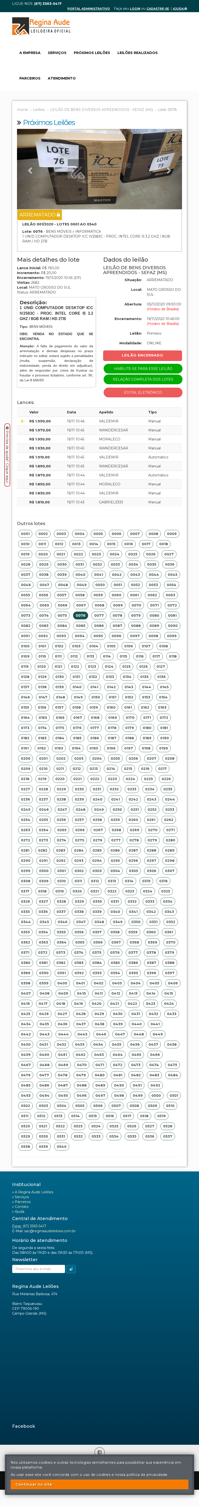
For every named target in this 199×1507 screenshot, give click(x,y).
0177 (94, 728)
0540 (61, 1146)
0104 (93, 646)
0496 (82, 1095)
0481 (117, 1075)
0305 (133, 871)
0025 (132, 554)
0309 (44, 881)
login (135, 8)
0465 (136, 1054)
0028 (25, 564)
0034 (133, 564)
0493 (26, 1095)
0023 (96, 554)
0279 (152, 840)
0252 (152, 809)
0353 (25, 932)
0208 (169, 758)
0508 (134, 1106)
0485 (26, 1085)
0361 (169, 932)
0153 (146, 697)
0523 (78, 1126)
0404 (136, 983)
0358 (115, 932)
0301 (61, 871)
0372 (42, 952)
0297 (151, 860)
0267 (98, 830)
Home (22, 109)
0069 (118, 605)
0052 (135, 585)
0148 (60, 697)
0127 (161, 666)
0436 (62, 1024)
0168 (95, 717)
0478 (62, 1075)
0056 (43, 595)
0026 (151, 554)
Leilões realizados (137, 53)
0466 (155, 1054)
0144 (146, 687)
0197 (128, 748)
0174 (42, 728)
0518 (144, 1116)
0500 (156, 1095)
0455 (116, 1044)
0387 (151, 963)
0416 (25, 1003)
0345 (44, 922)
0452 (61, 1044)
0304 (115, 871)
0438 (99, 1024)
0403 (117, 983)
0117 (156, 656)
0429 (99, 1014)
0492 (155, 1085)
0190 (164, 738)
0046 (26, 585)
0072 (172, 605)
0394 (115, 973)
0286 (115, 850)
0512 (41, 1116)
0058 (80, 595)
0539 (43, 1146)
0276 (97, 840)
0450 (26, 1044)
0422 (132, 1003)
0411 (99, 993)
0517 (127, 1116)
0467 (26, 1065)
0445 (82, 1034)
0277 (116, 840)
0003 (61, 534)
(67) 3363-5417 (34, 1226)
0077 (99, 615)
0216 (145, 769)
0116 (140, 656)
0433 (171, 1014)
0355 (61, 932)
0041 (98, 574)
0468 (45, 1065)
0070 (136, 605)
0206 (133, 758)
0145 (164, 687)
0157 (59, 707)
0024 (114, 554)
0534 (114, 1136)
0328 (61, 901)
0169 (112, 717)
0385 (115, 963)
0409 (63, 993)
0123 (92, 666)
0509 (152, 1106)
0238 (61, 799)
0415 (168, 993)
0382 (61, 963)
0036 (169, 564)
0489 (100, 1085)
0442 (26, 1034)
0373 (60, 952)
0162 (145, 707)
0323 (129, 891)
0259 (115, 820)
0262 (168, 820)
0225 (148, 779)
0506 (98, 1106)
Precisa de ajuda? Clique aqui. (7, 457)
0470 (82, 1065)
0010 (25, 544)
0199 (163, 748)
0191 (25, 748)
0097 (135, 636)
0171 (147, 717)
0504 (61, 1106)
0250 (117, 809)
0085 (80, 626)
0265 (61, 830)
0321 (95, 891)
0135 (144, 677)
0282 (42, 850)
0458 (172, 1044)
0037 (25, 574)
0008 (153, 534)
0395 (133, 973)
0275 (79, 840)
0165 (43, 717)
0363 (43, 942)
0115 (123, 656)
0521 (43, 1126)
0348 (99, 922)
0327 (43, 901)
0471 (99, 1065)
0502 (25, 1106)
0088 (136, 626)
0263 (25, 830)
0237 (43, 799)
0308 (25, 881)
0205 (115, 758)
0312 (95, 881)
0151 (112, 697)
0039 (62, 574)
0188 (129, 738)
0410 (81, 993)
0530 (43, 1136)
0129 (42, 677)
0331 (115, 901)
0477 (44, 1075)
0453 (79, 1044)
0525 (113, 1126)
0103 (76, 646)
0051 (118, 585)
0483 (154, 1075)
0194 (76, 748)
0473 (136, 1065)
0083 (44, 626)
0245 (25, 809)
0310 (61, 881)
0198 (146, 748)
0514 (75, 1116)
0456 (135, 1044)
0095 (98, 636)
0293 (78, 860)
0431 (135, 1014)
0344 (26, 922)
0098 (153, 636)
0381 (43, 963)
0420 (96, 1003)
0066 (62, 605)
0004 (80, 534)
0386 (133, 963)
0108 (163, 646)
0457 (153, 1044)
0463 (99, 1054)
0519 (161, 1116)
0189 (147, 738)
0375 (96, 952)
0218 (25, 779)
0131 (76, 677)
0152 (129, 697)
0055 (25, 595)
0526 (131, 1126)
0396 (151, 973)
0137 (25, 687)
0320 (77, 891)
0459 (26, 1054)
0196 (111, 748)
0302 (79, 871)
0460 (44, 1054)
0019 (25, 554)
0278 (134, 840)
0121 (58, 666)
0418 (60, 1003)
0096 (116, 636)
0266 (80, 830)
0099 (172, 636)
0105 (111, 646)
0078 (117, 615)
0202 (61, 758)
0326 (25, 901)
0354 (43, 932)
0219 (42, 779)
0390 (44, 973)
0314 (129, 881)
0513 (58, 1116)
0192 (41, 748)
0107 (146, 646)
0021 (61, 554)
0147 (43, 697)
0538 (25, 1146)
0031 (79, 564)
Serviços (57, 53)
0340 (115, 912)
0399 (44, 983)
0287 (133, 850)
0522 (60, 1126)
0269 (134, 830)
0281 (25, 850)
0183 (42, 738)
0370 (170, 942)
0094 (80, 636)
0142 (111, 687)
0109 (25, 656)
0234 (150, 789)
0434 (26, 1024)
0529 (25, 1136)
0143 (128, 687)
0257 (79, 820)
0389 (25, 973)
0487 (63, 1085)
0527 (149, 1126)
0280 (170, 840)
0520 (25, 1126)
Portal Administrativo (88, 8)
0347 (81, 922)
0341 (133, 912)
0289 (169, 850)
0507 (116, 1106)
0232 (114, 789)
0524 (96, 1126)
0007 (135, 534)
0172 (164, 717)
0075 (62, 615)
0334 (168, 901)
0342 (151, 912)
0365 (79, 942)
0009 (172, 534)
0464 (118, 1054)
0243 (151, 799)
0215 (128, 769)
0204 (97, 758)
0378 (151, 952)
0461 (62, 1054)
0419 (78, 1003)
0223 (112, 779)
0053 (153, 585)
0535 (131, 1136)
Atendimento (62, 78)
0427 (62, 1014)
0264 (44, 830)
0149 (78, 697)
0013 (76, 544)
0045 (172, 574)
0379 (169, 952)
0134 (127, 677)
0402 (98, 983)
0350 (136, 922)
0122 (75, 666)
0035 (151, 564)
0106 (128, 646)
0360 (151, 932)
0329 (79, 901)
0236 (25, 799)
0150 (95, 697)
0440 (137, 1024)
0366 (98, 942)
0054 (171, 585)
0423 (150, 1003)
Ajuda (178, 8)
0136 (161, 677)
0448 (139, 1034)
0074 (44, 615)
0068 (99, 605)
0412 (115, 993)
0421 (114, 1003)
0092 (43, 636)
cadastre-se (158, 8)
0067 (81, 605)
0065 (44, 605)
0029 (44, 564)
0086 (99, 626)
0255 (43, 820)
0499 (138, 1095)
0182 (25, 738)
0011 (42, 544)
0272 (25, 840)
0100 (25, 646)
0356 (79, 932)
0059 (98, 595)
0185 (77, 738)
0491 (137, 1085)
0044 (154, 574)
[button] (29, 169)
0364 (61, 942)
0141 (94, 687)
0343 (169, 912)
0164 (25, 717)
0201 (43, 758)
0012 (59, 544)
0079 (136, 615)
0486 (44, 1085)
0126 (143, 666)
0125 (126, 666)
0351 (153, 922)
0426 (44, 1014)
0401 (80, 983)
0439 (118, 1024)
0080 (154, 615)
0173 (25, 728)
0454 (98, 1044)
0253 (169, 809)
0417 (43, 1003)
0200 (25, 758)
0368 (134, 942)
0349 (118, 922)
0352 (170, 922)
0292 (61, 860)
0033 (115, 564)
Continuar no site (34, 1484)
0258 (97, 820)
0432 (153, 1014)
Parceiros (30, 78)
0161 (128, 707)
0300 (44, 871)
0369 (152, 942)
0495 (63, 1095)
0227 (25, 789)
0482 (136, 1075)
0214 (111, 769)
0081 (172, 615)
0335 (25, 912)
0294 (97, 860)
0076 (80, 615)
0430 (118, 1014)
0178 (112, 728)
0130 (59, 677)
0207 (151, 758)
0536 (149, 1136)
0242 (133, 799)
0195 (94, 748)
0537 (167, 1136)
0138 (42, 687)
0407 (26, 993)
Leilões (39, 109)
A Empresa (30, 53)
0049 (82, 585)
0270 (153, 830)
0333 (149, 901)
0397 (169, 973)
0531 (61, 1136)
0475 (172, 1065)
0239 (79, 799)
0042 (117, 574)
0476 (26, 1075)
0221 (77, 779)
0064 (26, 605)
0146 (25, 697)
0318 (42, 891)
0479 (81, 1075)
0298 (169, 860)
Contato (22, 1206)
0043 (135, 574)
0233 (131, 789)
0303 (97, 871)
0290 (25, 860)
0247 (62, 809)
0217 (162, 769)
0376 (115, 952)
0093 (61, 636)
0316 (163, 881)
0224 (130, 779)
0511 (24, 1116)
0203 (78, 758)
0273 (43, 840)
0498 (119, 1095)
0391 (61, 973)
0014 (93, 544)
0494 (44, 1095)
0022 (78, 554)
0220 (60, 779)
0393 (97, 973)
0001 (25, 534)
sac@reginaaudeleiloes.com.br (50, 1231)
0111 (58, 656)
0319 (59, 891)
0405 (154, 983)
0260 (133, 820)
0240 (97, 799)
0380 (25, 963)
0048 (63, 585)
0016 (128, 544)
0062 (152, 595)
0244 (170, 799)
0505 (79, 1106)
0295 (115, 860)
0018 (163, 544)
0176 (77, 728)
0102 (59, 646)
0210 (43, 769)
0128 (25, 677)
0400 (62, 983)
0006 (116, 534)
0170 (130, 717)
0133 (110, 677)
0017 (146, 544)
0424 (169, 1003)
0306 (151, 871)
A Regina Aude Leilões (34, 1192)
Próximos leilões (92, 53)
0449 (158, 1034)
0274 (61, 840)
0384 (97, 963)
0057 (61, 595)
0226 (166, 779)
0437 (81, 1024)
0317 (25, 891)
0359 (133, 932)
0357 (97, 932)
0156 (42, 707)
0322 (112, 891)
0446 (101, 1034)
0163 (162, 707)
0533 (95, 1136)
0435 (44, 1024)
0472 (117, 1065)
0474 (154, 1065)
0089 (154, 626)
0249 (99, 809)
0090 (173, 626)
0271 (170, 830)
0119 (25, 666)
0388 (169, 963)
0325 (165, 891)
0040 (80, 574)
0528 (167, 1126)
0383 (78, 963)
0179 (129, 728)
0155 (25, 707)
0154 (163, 697)
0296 (133, 860)
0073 (25, 615)
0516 (110, 1116)
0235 (167, 789)
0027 (169, 554)
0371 (25, 952)
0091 (25, 636)
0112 (74, 656)
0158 (76, 707)
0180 (147, 728)
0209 (25, 769)
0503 (43, 1106)
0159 (94, 707)
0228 (43, 789)
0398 (25, 983)
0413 (133, 993)
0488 (82, 1085)
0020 (43, 554)
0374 (78, 952)
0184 (59, 738)
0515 (93, 1116)
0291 (43, 860)
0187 (112, 738)
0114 (107, 656)
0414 (151, 993)
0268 (116, 830)
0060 (116, 595)
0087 (117, 626)
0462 (80, 1054)
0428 (81, 1014)
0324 (147, 891)
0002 (43, 534)
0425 (25, 1014)
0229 (61, 789)
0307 (169, 871)
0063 (170, 595)
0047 (44, 585)
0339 (97, 912)
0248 (80, 809)
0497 (100, 1095)
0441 (155, 1024)
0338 (79, 912)
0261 (151, 820)
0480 (100, 1075)
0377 (133, 952)
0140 (77, 687)
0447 (120, 1034)
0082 (25, 626)
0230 (79, 789)
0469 (63, 1065)
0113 (90, 656)
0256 (61, 820)
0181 (164, 728)
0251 (135, 809)
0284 (79, 850)
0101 (42, 646)
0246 (44, 809)
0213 (94, 769)
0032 (97, 564)
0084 (62, 626)
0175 (60, 728)
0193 (59, 748)
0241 (115, 799)
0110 (42, 656)
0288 (151, 850)
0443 (45, 1034)
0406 (173, 983)
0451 (43, 1044)
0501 (174, 1095)
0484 (173, 1075)
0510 (170, 1106)
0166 (60, 717)
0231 (97, 789)
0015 (111, 544)
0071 (154, 605)
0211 (60, 769)
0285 (97, 850)
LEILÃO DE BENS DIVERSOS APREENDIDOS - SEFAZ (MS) (101, 109)
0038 (44, 574)
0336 (43, 912)
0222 (94, 779)
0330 (97, 901)
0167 (77, 717)
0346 (62, 922)
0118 (173, 656)
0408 (45, 993)
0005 (98, 534)
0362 (25, 942)
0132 (93, 677)
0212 (77, 769)
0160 (111, 707)
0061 (134, 595)
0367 (116, 942)
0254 (25, 820)
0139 (59, 687)
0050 (100, 585)
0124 (109, 666)
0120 (41, 666)
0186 (94, 738)
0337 (61, 912)
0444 (63, 1034)
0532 (78, 1136)
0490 (119, 1085)
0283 (60, 850)
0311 (78, 881)
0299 (25, 871)
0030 (62, 564)
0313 (112, 881)
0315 (146, 881)
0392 (79, 973)
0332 (132, 901)
